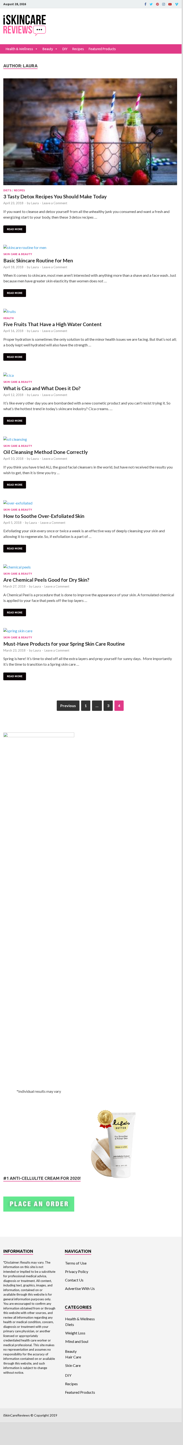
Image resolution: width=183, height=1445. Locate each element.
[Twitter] (151, 4)
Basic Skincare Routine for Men (38, 260)
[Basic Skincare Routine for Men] (90, 247)
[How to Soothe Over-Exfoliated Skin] (90, 503)
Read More (14, 229)
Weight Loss (75, 1333)
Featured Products (102, 49)
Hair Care (73, 1357)
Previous (68, 705)
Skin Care (73, 1365)
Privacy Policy (76, 1271)
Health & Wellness (19, 49)
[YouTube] (170, 4)
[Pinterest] (157, 4)
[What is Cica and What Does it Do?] (90, 375)
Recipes (78, 49)
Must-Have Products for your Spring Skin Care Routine (64, 644)
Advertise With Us (80, 1288)
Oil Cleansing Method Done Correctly (45, 452)
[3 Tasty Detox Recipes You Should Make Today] (90, 132)
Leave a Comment (54, 203)
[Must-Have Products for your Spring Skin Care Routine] (90, 631)
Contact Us (74, 1280)
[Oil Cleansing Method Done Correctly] (90, 439)
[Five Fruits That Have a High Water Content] (90, 311)
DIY (65, 49)
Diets (7, 190)
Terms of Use (76, 1263)
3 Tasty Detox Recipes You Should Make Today (55, 196)
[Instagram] (163, 4)
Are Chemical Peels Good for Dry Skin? (46, 580)
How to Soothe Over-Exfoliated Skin (43, 516)
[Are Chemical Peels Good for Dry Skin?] (90, 567)
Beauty (48, 49)
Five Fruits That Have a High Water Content (52, 324)
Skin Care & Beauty (17, 254)
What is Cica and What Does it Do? (42, 388)
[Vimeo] (176, 4)
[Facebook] (145, 4)
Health (8, 318)
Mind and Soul (76, 1341)
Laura (35, 203)
